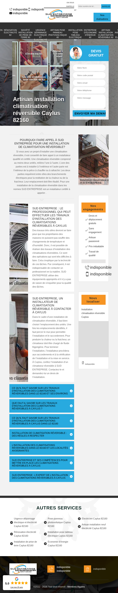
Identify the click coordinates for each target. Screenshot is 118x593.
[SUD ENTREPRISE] (59, 14)
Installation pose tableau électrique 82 (75, 35)
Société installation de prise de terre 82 (25, 33)
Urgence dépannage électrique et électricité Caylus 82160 (25, 522)
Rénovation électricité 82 (10, 32)
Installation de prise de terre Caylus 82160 (25, 544)
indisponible (19, 9)
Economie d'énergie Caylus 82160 (58, 544)
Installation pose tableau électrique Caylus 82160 (60, 534)
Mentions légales (76, 586)
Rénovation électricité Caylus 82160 (25, 534)
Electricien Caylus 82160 (94, 518)
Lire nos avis (17, 587)
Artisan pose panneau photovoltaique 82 (57, 33)
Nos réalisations (102, 17)
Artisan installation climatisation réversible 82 (105, 33)
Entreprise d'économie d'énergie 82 (90, 33)
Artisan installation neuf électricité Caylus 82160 (94, 526)
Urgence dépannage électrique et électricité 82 (40, 36)
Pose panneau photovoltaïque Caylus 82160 (59, 522)
